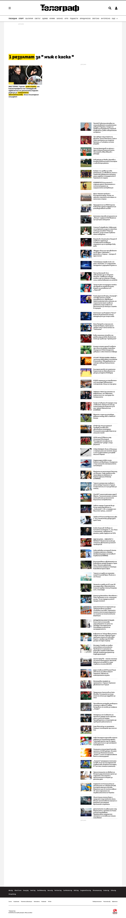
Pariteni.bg (58, 890)
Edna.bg (113, 890)
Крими (52, 18)
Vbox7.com (17, 890)
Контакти (37, 901)
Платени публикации (26, 901)
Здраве (45, 18)
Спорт (21, 18)
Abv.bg (11, 890)
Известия (114, 901)
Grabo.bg (106, 890)
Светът (37, 18)
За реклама (16, 901)
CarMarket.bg (67, 890)
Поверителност (97, 901)
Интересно (105, 18)
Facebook (43, 901)
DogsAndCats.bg (85, 890)
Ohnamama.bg (97, 890)
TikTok (49, 901)
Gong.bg (26, 890)
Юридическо (85, 18)
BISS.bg (76, 890)
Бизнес (60, 18)
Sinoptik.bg (12, 894)
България (29, 18)
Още (113, 18)
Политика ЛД (106, 901)
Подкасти (74, 18)
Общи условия (28, 912)
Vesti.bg (32, 890)
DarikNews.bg (41, 890)
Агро (66, 18)
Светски (95, 18)
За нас (10, 901)
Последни (13, 18)
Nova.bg (50, 890)
